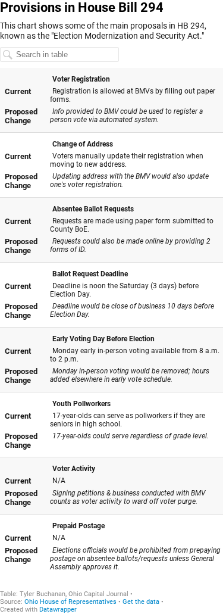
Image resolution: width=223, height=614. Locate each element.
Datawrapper (58, 609)
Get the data (141, 602)
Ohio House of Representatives (70, 602)
